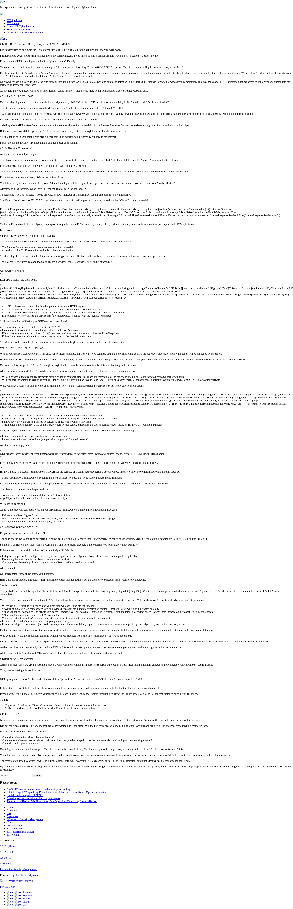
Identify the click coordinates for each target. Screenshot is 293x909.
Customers (12, 816)
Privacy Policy (14, 825)
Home (10, 807)
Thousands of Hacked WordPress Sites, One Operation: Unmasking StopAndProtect (52, 801)
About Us (5, 857)
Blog (9, 813)
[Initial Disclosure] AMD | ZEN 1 (25, 795)
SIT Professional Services (20, 831)
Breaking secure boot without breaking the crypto (33, 798)
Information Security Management (25, 32)
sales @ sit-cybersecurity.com (22, 875)
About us (12, 810)
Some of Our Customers (20, 29)
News (10, 822)
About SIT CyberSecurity (20, 26)
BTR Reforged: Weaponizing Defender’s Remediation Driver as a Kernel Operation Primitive (57, 792)
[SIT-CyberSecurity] (3, 1)
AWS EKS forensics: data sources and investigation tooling (38, 789)
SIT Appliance (14, 20)
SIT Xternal (13, 23)
